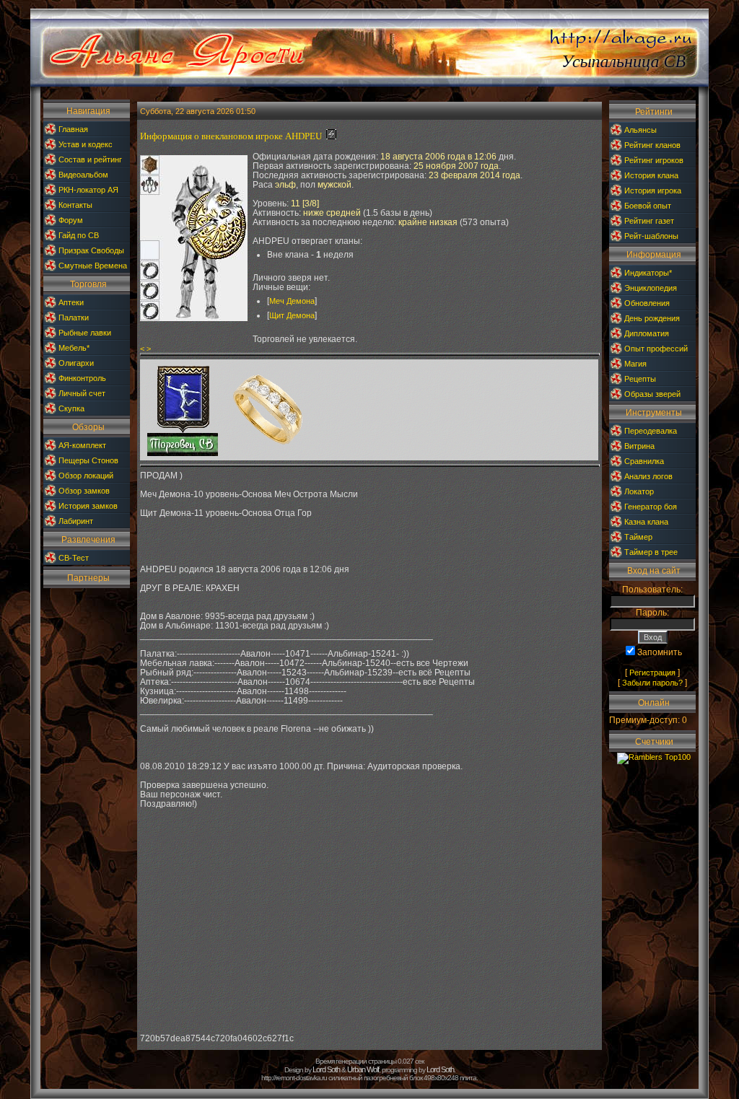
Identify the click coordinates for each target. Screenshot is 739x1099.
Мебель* (73, 347)
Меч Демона (292, 301)
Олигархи (76, 363)
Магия (635, 363)
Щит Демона (292, 315)
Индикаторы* (648, 272)
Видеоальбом (83, 174)
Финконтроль (82, 378)
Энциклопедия (650, 288)
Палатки (73, 317)
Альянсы (640, 130)
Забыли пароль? (652, 682)
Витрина (639, 446)
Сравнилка (644, 461)
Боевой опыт (647, 205)
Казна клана (646, 521)
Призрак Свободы (91, 250)
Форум (70, 220)
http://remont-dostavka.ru (294, 1078)
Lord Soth (326, 1069)
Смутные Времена (92, 265)
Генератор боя (650, 506)
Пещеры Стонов (88, 460)
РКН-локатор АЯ (88, 189)
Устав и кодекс (85, 144)
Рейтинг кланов (652, 145)
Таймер (638, 537)
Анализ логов (648, 476)
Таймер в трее (651, 552)
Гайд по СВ (78, 235)
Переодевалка (650, 430)
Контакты (75, 205)
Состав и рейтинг (90, 159)
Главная (73, 129)
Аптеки (71, 302)
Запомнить (659, 652)
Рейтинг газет (649, 220)
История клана (651, 175)
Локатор (639, 491)
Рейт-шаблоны (651, 236)
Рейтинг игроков (653, 160)
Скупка (71, 408)
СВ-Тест (73, 557)
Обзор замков (84, 490)
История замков (88, 506)
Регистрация (652, 672)
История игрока (652, 190)
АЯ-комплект (82, 445)
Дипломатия (646, 333)
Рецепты (640, 379)
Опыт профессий (656, 348)
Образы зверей (652, 394)
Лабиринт (75, 521)
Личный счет (81, 393)
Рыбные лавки (84, 332)
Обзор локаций (85, 475)
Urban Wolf (363, 1069)
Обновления (647, 303)
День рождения (652, 318)
